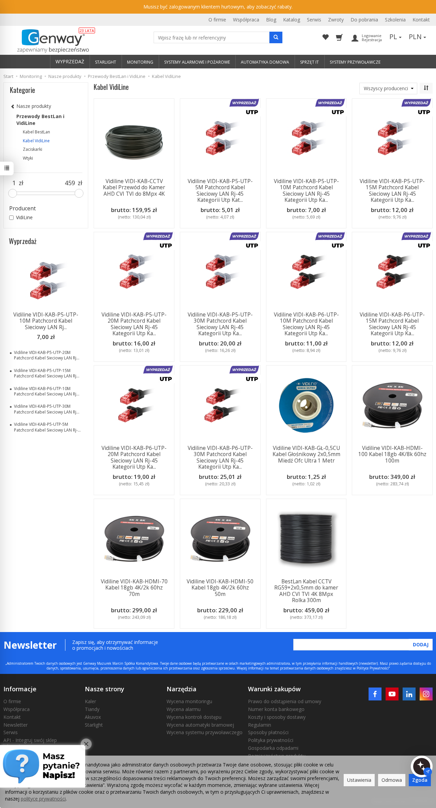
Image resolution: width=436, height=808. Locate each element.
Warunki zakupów (274, 689)
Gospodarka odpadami (273, 748)
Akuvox (93, 717)
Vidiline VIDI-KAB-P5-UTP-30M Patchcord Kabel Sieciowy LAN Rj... (46, 409)
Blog (271, 19)
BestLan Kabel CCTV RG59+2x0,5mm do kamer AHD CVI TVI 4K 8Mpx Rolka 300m (306, 591)
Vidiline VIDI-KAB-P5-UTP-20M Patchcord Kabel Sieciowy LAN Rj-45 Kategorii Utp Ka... (134, 324)
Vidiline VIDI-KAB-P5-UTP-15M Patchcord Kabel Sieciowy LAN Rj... (46, 373)
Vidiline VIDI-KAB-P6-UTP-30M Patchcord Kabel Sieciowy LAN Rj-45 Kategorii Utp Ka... (220, 457)
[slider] (12, 193)
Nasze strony (104, 689)
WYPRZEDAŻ (70, 61)
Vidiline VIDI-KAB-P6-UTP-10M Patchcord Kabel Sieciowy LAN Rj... (46, 391)
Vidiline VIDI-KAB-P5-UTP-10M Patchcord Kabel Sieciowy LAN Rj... (45, 321)
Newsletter (15, 725)
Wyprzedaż (22, 241)
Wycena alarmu (184, 709)
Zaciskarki (32, 149)
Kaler (90, 701)
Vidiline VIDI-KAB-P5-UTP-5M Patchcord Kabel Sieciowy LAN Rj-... (47, 427)
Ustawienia (359, 780)
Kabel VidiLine (36, 141)
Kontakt (421, 19)
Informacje (19, 689)
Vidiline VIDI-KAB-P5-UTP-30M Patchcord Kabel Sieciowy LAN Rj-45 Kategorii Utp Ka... (220, 324)
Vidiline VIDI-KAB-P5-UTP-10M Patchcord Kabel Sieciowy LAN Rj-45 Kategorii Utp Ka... (306, 191)
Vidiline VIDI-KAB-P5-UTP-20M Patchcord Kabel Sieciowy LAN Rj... (46, 355)
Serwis (314, 19)
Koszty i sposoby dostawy (277, 717)
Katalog (291, 19)
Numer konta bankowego (276, 709)
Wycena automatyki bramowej (200, 725)
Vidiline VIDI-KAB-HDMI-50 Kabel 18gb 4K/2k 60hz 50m (220, 588)
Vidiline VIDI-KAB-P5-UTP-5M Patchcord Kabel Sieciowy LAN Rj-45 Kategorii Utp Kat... (220, 191)
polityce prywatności (43, 798)
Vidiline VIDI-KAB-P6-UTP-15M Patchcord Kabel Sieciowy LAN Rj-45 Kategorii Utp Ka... (392, 324)
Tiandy (92, 709)
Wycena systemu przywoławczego (205, 732)
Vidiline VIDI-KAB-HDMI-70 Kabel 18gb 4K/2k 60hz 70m (134, 588)
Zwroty (336, 19)
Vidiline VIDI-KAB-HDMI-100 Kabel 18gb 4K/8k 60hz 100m (392, 454)
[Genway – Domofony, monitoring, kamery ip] (49, 41)
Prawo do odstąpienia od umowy (284, 701)
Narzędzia (182, 689)
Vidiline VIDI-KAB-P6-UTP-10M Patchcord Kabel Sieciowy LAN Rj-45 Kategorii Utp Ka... (306, 324)
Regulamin (259, 725)
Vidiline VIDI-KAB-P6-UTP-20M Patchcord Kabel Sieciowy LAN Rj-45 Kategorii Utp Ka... (134, 457)
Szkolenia (395, 19)
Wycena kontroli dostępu (194, 717)
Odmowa (392, 780)
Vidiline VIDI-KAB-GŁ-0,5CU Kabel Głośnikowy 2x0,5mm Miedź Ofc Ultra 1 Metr (306, 454)
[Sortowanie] (426, 88)
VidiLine (24, 217)
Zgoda (419, 780)
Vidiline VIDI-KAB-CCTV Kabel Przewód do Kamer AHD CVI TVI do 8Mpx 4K (134, 187)
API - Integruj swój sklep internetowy (30, 743)
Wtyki (28, 158)
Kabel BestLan (36, 132)
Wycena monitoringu (189, 701)
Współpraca (246, 19)
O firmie (217, 19)
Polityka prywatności (270, 740)
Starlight (94, 725)
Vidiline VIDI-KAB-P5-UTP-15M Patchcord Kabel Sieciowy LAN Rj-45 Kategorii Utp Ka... (392, 191)
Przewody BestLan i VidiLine (40, 119)
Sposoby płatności (268, 732)
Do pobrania (364, 19)
